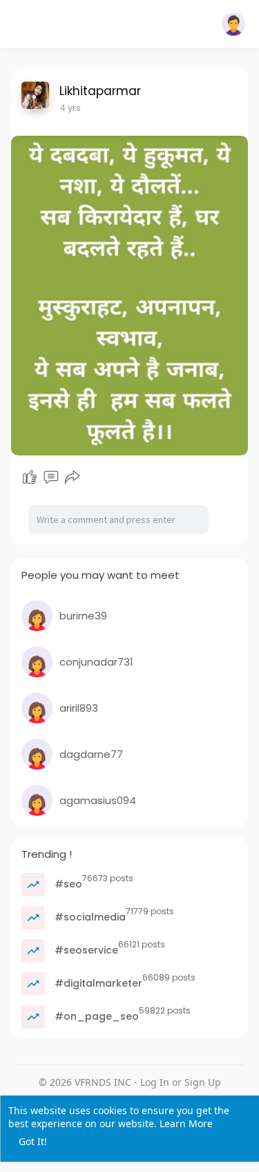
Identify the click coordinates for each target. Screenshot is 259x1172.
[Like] (29, 477)
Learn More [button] (186, 1123)
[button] (233, 24)
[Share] (72, 477)
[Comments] (51, 477)
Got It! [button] (33, 1141)
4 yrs (70, 107)
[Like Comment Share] (51, 477)
